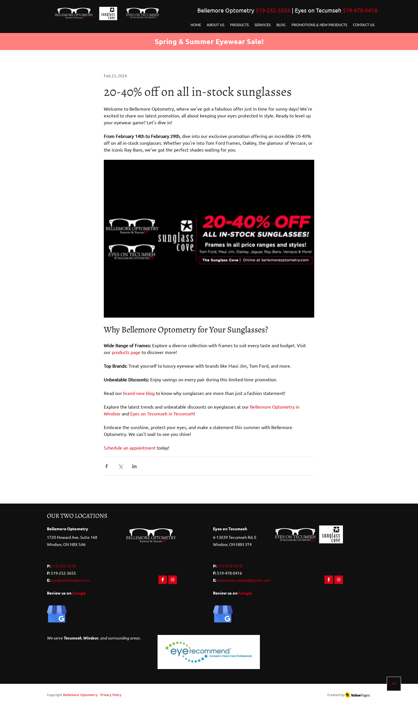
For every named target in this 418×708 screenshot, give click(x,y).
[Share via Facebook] (106, 466)
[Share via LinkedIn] (134, 466)
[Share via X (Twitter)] (120, 466)
